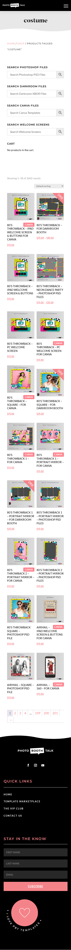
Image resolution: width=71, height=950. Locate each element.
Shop (21, 43)
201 (55, 713)
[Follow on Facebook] (28, 765)
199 (37, 713)
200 (46, 713)
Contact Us (13, 815)
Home (11, 43)
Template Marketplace (22, 801)
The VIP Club (13, 808)
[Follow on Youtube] (43, 765)
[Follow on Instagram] (35, 765)
